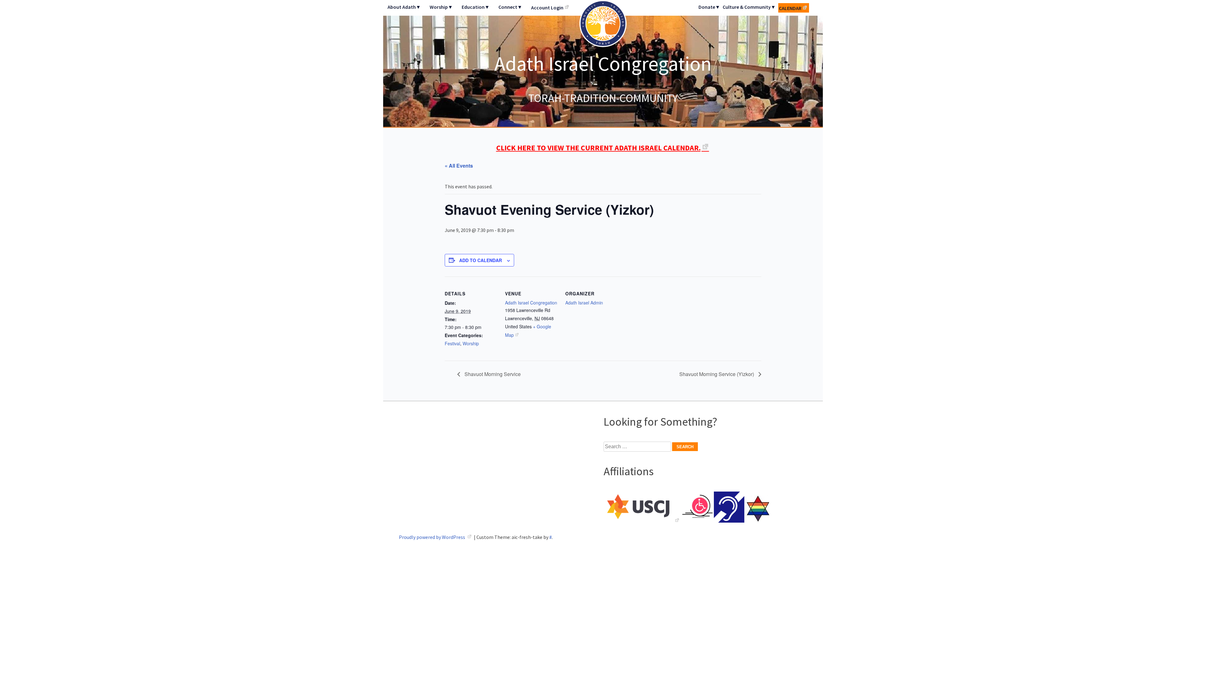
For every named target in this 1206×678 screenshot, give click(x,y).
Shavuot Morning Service (492, 374)
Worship (471, 343)
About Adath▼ (404, 7)
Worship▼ (441, 7)
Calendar (790, 8)
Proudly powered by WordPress (432, 537)
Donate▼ (709, 7)
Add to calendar (480, 260)
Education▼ (476, 7)
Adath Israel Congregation (603, 63)
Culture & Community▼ (749, 7)
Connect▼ (510, 7)
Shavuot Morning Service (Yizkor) (717, 374)
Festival (452, 343)
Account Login (547, 7)
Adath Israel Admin (584, 302)
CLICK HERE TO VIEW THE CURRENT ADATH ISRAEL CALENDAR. (598, 148)
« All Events (459, 165)
